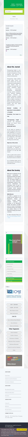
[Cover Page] (14, 253)
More (21, 55)
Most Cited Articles (14, 313)
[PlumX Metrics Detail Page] (8, 40)
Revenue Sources (8, 409)
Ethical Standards (14, 332)
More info (11, 435)
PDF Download (13, 30)
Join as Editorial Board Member (14, 320)
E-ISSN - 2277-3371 (14, 307)
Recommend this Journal (9, 389)
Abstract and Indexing (14, 325)
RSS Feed (7, 406)
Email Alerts (7, 375)
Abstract (7, 30)
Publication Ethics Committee (14, 341)
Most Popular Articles (14, 310)
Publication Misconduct (14, 344)
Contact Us (7, 403)
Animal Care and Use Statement (14, 347)
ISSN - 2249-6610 (14, 304)
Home (17, 18)
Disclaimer (7, 395)
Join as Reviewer (14, 323)
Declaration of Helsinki (14, 338)
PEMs (14, 350)
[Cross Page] (14, 365)
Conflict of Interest (14, 335)
